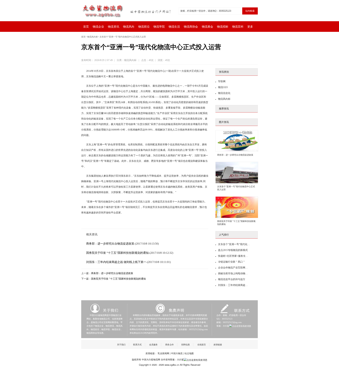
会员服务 (153, 344)
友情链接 (217, 344)
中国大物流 (177, 353)
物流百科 (237, 26)
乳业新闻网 (163, 353)
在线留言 (201, 344)
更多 (250, 26)
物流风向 (128, 26)
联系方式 (137, 344)
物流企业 (98, 26)
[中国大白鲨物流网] (127, 10)
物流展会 (207, 26)
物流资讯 (113, 26)
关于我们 (121, 344)
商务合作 (169, 344)
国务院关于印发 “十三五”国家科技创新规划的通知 (117, 252)
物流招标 (222, 26)
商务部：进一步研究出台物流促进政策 (110, 243)
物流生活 (174, 26)
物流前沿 (144, 26)
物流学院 (159, 26)
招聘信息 (185, 344)
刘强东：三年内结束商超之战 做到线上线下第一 (116, 261)
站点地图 (189, 353)
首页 (86, 26)
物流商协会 (191, 26)
